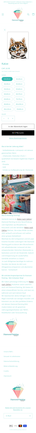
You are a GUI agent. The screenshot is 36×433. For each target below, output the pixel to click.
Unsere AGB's (8, 352)
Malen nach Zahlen (24, 219)
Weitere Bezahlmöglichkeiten (18, 138)
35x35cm (19, 79)
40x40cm (7, 84)
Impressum (7, 376)
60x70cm (19, 94)
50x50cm (7, 89)
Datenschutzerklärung (11, 361)
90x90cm (20, 109)
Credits (6, 371)
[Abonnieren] (29, 415)
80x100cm (19, 104)
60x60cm (7, 94)
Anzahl (4, 114)
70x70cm (19, 99)
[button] (2, 14)
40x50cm (19, 84)
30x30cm (7, 79)
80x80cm (7, 104)
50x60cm (19, 89)
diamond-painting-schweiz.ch (19, 429)
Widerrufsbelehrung (11, 366)
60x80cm (7, 99)
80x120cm (7, 109)
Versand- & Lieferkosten (12, 356)
